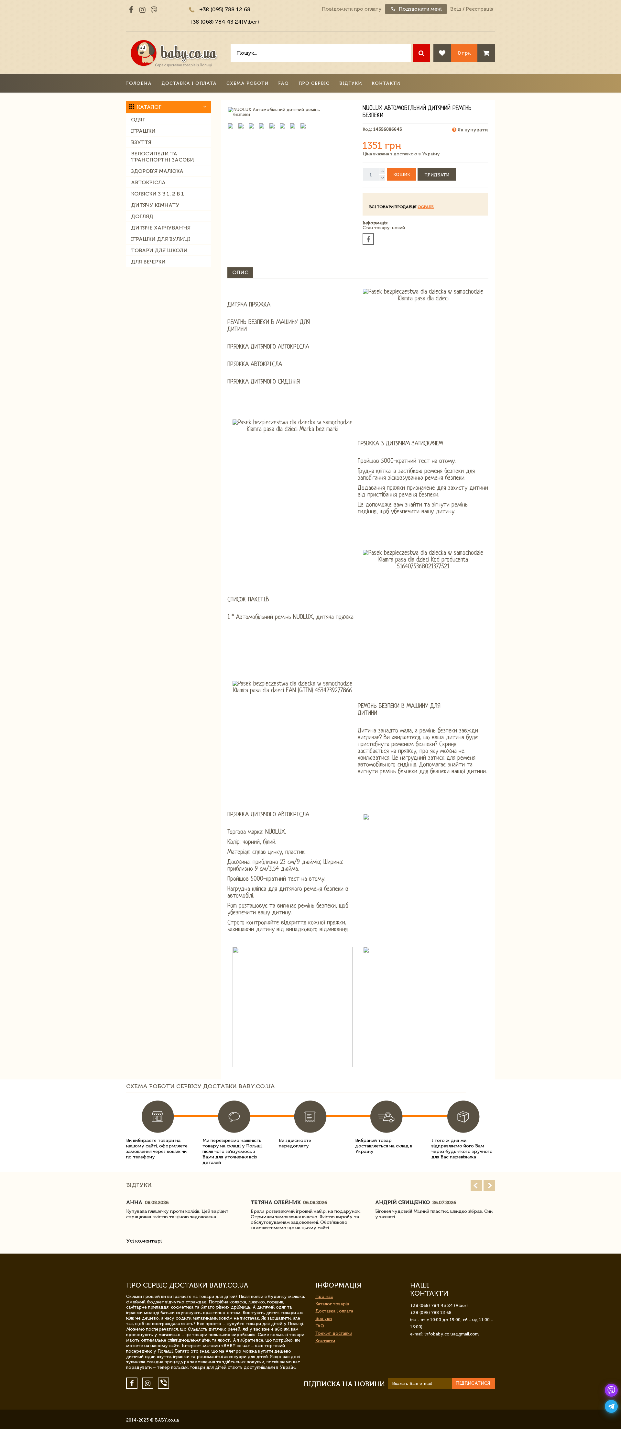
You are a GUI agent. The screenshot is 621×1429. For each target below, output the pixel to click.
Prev (476, 1185)
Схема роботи (247, 83)
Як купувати (472, 130)
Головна (139, 83)
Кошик (401, 174)
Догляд (142, 216)
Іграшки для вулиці (160, 239)
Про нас (324, 1296)
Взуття (141, 142)
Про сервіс (314, 83)
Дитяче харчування (161, 228)
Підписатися (473, 1383)
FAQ (283, 83)
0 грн (464, 53)
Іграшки (143, 131)
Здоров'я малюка (157, 171)
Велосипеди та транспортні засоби (162, 157)
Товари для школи (159, 250)
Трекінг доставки (333, 1333)
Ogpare (426, 207)
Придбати (436, 175)
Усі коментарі (144, 1241)
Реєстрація (479, 9)
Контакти (386, 83)
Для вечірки (148, 262)
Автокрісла (148, 182)
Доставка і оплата (189, 83)
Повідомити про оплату (352, 9)
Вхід (455, 9)
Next (489, 1185)
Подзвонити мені (420, 9)
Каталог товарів (332, 1303)
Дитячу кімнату (155, 205)
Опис (240, 272)
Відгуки (350, 83)
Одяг (138, 120)
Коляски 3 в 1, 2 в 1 (157, 194)
